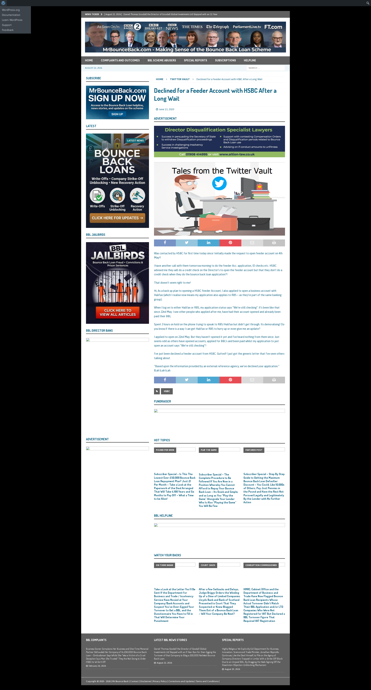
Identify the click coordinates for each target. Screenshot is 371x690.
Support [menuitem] (7, 24)
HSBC (167, 391)
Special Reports (195, 60)
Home (89, 60)
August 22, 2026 (164, 663)
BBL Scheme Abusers (162, 60)
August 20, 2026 (232, 669)
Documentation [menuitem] (11, 14)
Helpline (250, 60)
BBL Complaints (96, 640)
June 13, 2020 (166, 109)
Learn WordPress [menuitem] (12, 19)
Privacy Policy (160, 681)
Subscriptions (225, 60)
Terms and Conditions (207, 681)
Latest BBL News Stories (170, 640)
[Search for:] (265, 67)
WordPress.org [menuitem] (11, 9)
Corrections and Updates (181, 681)
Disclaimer (145, 681)
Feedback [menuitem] (8, 29)
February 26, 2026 (97, 666)
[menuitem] (3, 3)
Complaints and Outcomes (120, 60)
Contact (134, 681)
